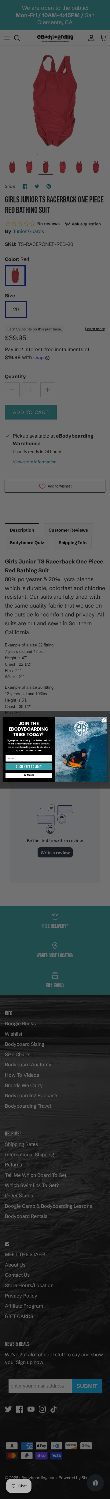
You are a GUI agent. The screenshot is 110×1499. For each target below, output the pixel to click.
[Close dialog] (103, 720)
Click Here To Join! (29, 766)
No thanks (29, 775)
